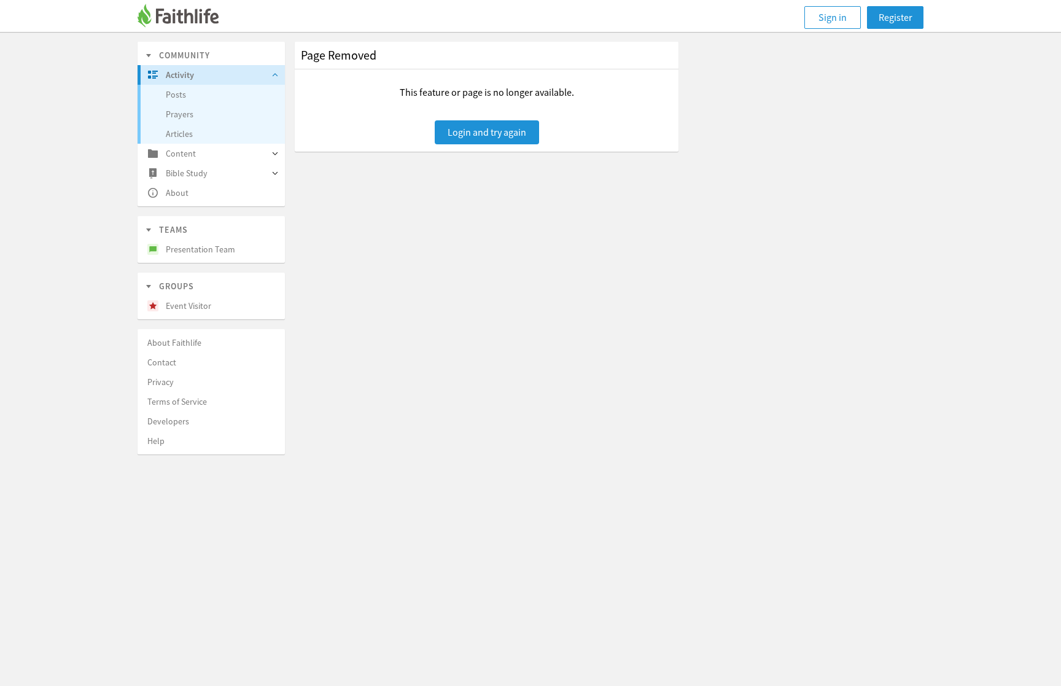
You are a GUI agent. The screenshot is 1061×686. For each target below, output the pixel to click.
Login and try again (487, 132)
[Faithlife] (185, 17)
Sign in (832, 17)
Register (895, 17)
